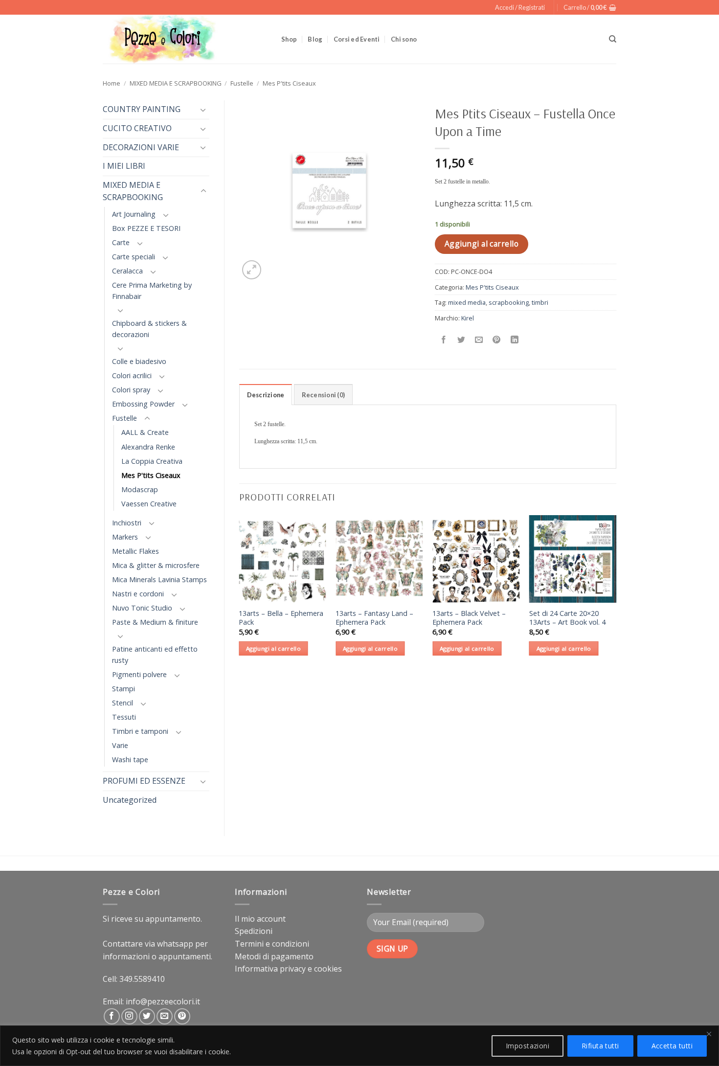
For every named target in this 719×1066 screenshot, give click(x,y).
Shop (289, 39)
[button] (520, 7)
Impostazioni (527, 1045)
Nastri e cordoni (138, 593)
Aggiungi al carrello (481, 243)
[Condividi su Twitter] (461, 340)
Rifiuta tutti (600, 1045)
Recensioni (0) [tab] (323, 395)
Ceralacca (127, 270)
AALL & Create (145, 432)
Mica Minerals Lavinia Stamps (159, 579)
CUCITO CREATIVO (137, 128)
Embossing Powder (143, 403)
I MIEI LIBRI (124, 165)
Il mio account (260, 918)
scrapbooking (509, 302)
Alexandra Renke (148, 447)
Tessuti (124, 717)
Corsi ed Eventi (357, 39)
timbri (540, 302)
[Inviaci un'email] (165, 1016)
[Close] (709, 1034)
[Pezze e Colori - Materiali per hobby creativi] (185, 39)
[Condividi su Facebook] (444, 340)
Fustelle (241, 83)
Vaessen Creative (149, 503)
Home (111, 83)
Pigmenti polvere (139, 674)
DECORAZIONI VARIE (141, 147)
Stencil (122, 702)
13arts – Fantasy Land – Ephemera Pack (374, 618)
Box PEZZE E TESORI (146, 228)
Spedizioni (253, 931)
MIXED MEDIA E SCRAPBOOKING (176, 83)
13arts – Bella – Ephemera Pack (281, 618)
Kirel (467, 318)
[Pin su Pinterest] (497, 340)
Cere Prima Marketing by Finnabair (152, 290)
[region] (359, 1045)
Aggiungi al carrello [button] (273, 648)
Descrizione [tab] (266, 395)
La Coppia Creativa (151, 461)
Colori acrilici (132, 375)
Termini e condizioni (272, 943)
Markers (125, 537)
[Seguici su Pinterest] (182, 1016)
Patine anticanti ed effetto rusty (155, 654)
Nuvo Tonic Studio (142, 607)
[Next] (615, 594)
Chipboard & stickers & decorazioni (149, 328)
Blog (315, 39)
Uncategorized (130, 799)
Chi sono (404, 39)
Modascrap (139, 489)
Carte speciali (133, 256)
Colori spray (131, 389)
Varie (120, 745)
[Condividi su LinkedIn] (514, 340)
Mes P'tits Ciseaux (289, 83)
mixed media (467, 302)
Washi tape (130, 759)
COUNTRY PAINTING (141, 109)
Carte (121, 242)
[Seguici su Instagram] (129, 1016)
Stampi (123, 688)
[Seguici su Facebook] (112, 1016)
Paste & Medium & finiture (155, 622)
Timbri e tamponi (140, 731)
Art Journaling (134, 214)
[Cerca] (612, 39)
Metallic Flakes (135, 551)
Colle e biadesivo (139, 361)
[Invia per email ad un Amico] (479, 340)
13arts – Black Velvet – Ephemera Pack (469, 618)
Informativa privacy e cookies (288, 968)
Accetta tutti (672, 1045)
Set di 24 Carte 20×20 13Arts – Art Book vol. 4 (567, 618)
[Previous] (239, 594)
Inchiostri (126, 522)
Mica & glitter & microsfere (156, 565)
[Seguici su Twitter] (147, 1016)
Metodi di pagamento (274, 956)
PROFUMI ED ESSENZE (144, 780)
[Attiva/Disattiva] (203, 109)
